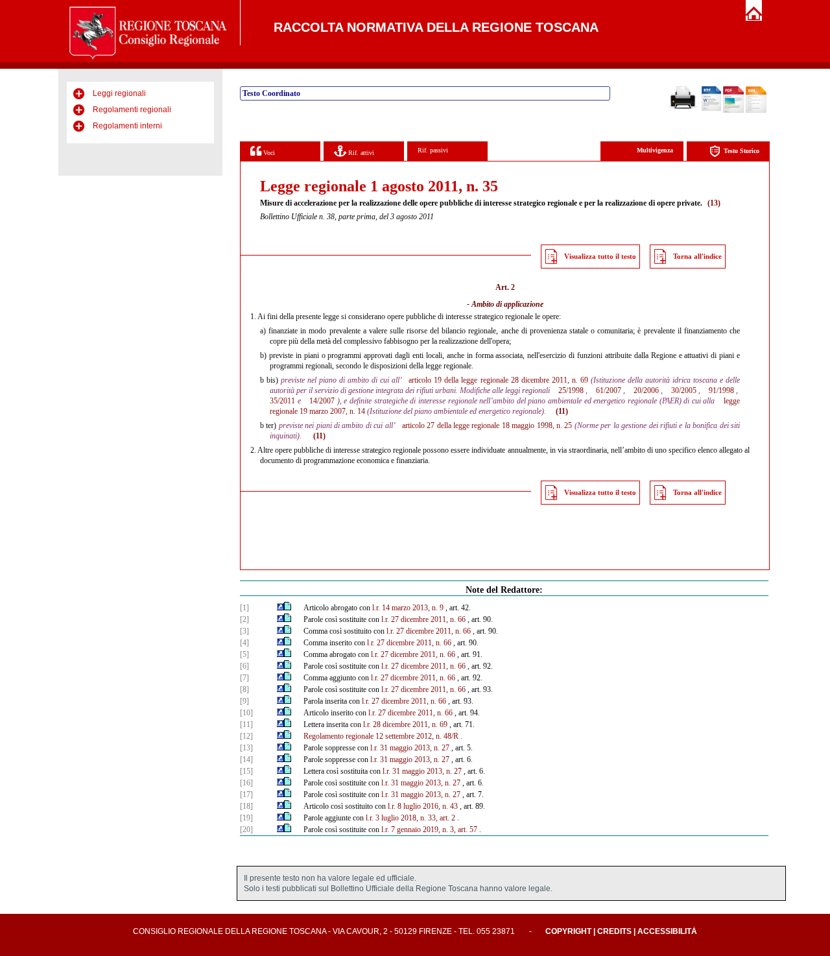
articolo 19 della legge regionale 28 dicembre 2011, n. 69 (498, 380)
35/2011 (282, 400)
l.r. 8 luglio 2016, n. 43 (423, 806)
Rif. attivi (360, 152)
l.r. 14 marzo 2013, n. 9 (408, 607)
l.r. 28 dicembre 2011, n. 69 (405, 724)
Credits (614, 931)
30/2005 (683, 390)
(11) (562, 411)
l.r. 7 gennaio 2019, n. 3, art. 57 (429, 829)
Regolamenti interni (127, 125)
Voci (268, 152)
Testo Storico (741, 150)
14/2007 (322, 400)
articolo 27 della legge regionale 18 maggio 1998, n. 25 (487, 425)
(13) (713, 203)
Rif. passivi (433, 150)
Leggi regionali (119, 93)
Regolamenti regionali (132, 109)
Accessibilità (667, 931)
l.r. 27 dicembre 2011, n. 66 (423, 619)
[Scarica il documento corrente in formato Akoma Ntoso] (756, 110)
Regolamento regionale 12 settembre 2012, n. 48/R (380, 736)
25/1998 (571, 390)
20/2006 (646, 390)
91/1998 (721, 390)
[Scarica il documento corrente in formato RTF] (711, 108)
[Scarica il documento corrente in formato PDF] (733, 110)
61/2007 (608, 390)
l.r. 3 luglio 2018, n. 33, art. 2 (410, 817)
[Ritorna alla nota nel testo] (280, 607)
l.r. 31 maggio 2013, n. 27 (409, 747)
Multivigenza (655, 150)
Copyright (568, 931)
